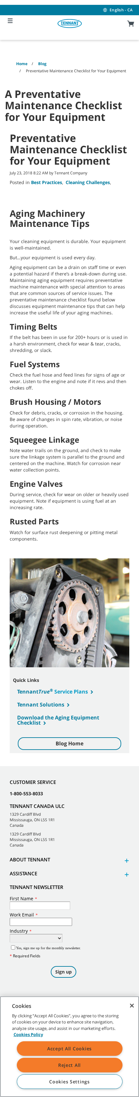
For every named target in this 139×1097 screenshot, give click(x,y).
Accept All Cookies (69, 1048)
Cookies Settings (69, 1082)
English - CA (121, 10)
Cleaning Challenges (88, 182)
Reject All (69, 1065)
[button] (125, 860)
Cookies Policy (28, 1034)
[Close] (132, 1005)
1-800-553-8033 (26, 793)
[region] (69, 1046)
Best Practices (46, 182)
